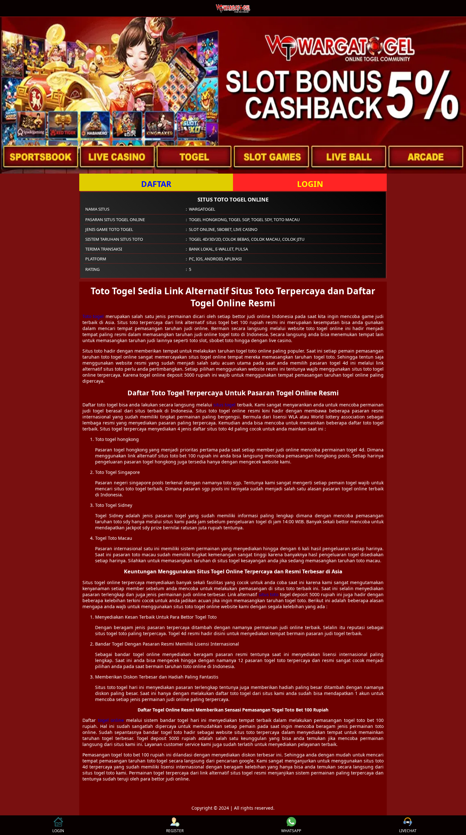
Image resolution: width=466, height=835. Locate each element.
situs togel (224, 405)
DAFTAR (156, 183)
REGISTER (175, 830)
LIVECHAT (408, 830)
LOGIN (310, 183)
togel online (111, 720)
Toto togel (93, 316)
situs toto (269, 594)
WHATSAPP (291, 830)
